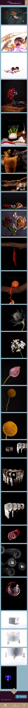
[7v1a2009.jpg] (14, 39)
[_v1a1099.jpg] (14, 426)
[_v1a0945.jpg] (14, 201)
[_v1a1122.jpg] (14, 345)
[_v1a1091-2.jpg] (14, 129)
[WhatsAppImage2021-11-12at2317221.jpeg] (14, 534)
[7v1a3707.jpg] (14, 160)
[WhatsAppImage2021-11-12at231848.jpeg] (9, 677)
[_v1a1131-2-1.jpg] (14, 318)
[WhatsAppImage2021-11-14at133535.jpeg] (14, 656)
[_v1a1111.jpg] (14, 372)
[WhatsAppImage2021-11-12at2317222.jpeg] (14, 619)
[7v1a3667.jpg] (14, 182)
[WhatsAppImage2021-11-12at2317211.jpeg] (14, 448)
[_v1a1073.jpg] (14, 254)
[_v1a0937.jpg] (14, 224)
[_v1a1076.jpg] (14, 96)
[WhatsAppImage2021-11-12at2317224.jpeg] (14, 560)
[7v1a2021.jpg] (14, 66)
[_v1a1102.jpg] (14, 399)
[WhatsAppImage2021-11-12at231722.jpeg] (14, 594)
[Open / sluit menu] (26, 2)
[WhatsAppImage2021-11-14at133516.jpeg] (14, 638)
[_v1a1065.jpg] (14, 287)
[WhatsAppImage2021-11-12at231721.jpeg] (14, 508)
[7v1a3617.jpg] (14, 16)
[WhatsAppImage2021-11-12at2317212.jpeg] (14, 475)
